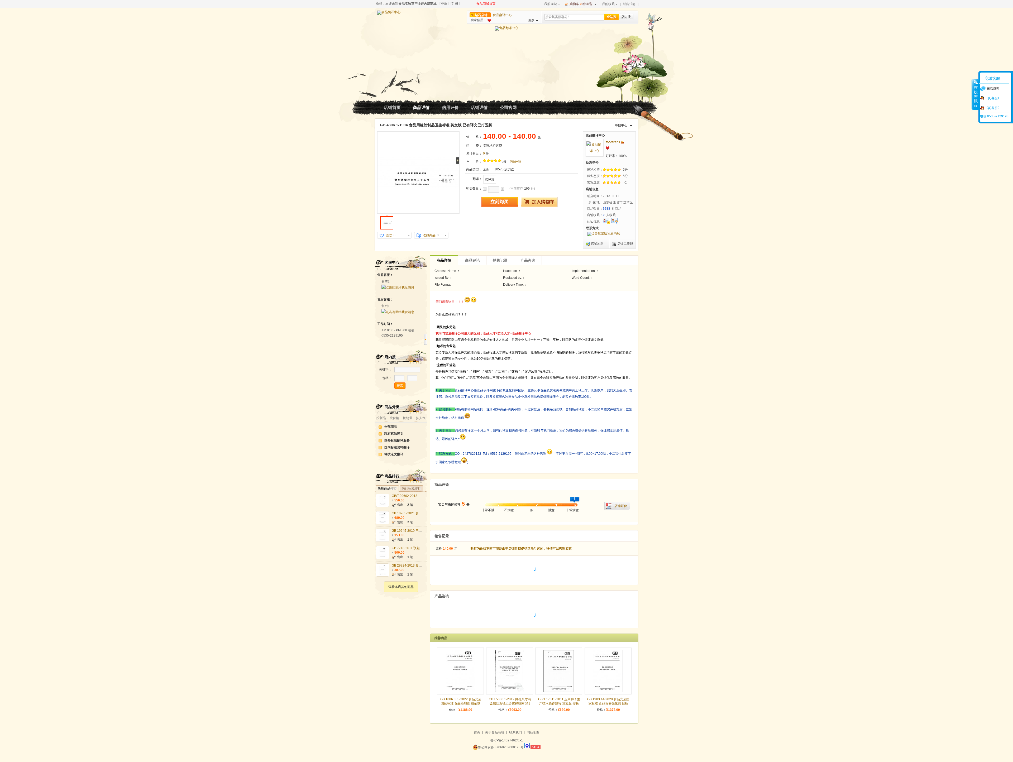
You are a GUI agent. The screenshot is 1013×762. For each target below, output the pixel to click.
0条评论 (515, 161)
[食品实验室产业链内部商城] (388, 13)
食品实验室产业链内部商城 (418, 4)
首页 (477, 732)
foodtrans (613, 142)
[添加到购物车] (539, 202)
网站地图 (533, 732)
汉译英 (489, 179)
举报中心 (621, 125)
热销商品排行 (387, 488)
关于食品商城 (494, 732)
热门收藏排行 (411, 488)
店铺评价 (620, 506)
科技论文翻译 (393, 454)
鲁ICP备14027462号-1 (506, 740)
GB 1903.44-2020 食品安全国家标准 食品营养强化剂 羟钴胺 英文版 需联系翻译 (608, 703)
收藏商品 (429, 235)
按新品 (381, 418)
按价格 (394, 418)
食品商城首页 (485, 4)
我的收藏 (608, 4)
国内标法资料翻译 (397, 447)
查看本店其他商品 (401, 587)
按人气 (421, 418)
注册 (455, 4)
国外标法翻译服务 (397, 440)
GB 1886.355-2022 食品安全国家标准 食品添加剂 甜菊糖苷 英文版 (460, 703)
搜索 (400, 385)
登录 (444, 4)
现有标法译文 (393, 433)
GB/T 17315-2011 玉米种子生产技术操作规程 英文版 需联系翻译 (559, 703)
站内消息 (629, 4)
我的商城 (550, 4)
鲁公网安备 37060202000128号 (501, 747)
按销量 (407, 418)
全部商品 (390, 427)
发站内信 (622, 142)
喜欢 (389, 235)
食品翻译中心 (502, 15)
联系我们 (515, 732)
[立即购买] (499, 202)
